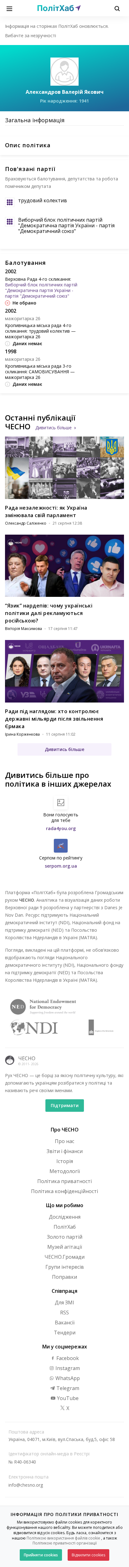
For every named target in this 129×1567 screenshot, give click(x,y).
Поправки (64, 1276)
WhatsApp (67, 1378)
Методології (64, 1171)
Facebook (67, 1358)
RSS (64, 1312)
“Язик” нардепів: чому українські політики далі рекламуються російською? (48, 613)
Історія (64, 1161)
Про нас (64, 1141)
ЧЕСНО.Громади (64, 1256)
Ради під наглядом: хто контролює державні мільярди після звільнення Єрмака (54, 719)
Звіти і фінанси (65, 1151)
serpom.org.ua (61, 866)
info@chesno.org (25, 1485)
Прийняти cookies (41, 1555)
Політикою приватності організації (65, 1543)
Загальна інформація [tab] (34, 120)
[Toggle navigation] (9, 8)
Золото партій (64, 1236)
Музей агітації (64, 1246)
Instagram (67, 1368)
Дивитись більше (53, 428)
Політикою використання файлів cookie (63, 1538)
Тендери (64, 1332)
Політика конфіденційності (64, 1191)
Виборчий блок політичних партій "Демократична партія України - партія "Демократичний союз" (66, 225)
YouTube (67, 1398)
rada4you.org (61, 828)
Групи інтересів (64, 1266)
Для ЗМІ (64, 1302)
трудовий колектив (42, 200)
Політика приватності (64, 1181)
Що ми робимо (64, 1205)
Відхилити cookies (88, 1555)
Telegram (67, 1388)
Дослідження (64, 1216)
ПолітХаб (65, 1226)
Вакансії (65, 1322)
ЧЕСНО (26, 1058)
